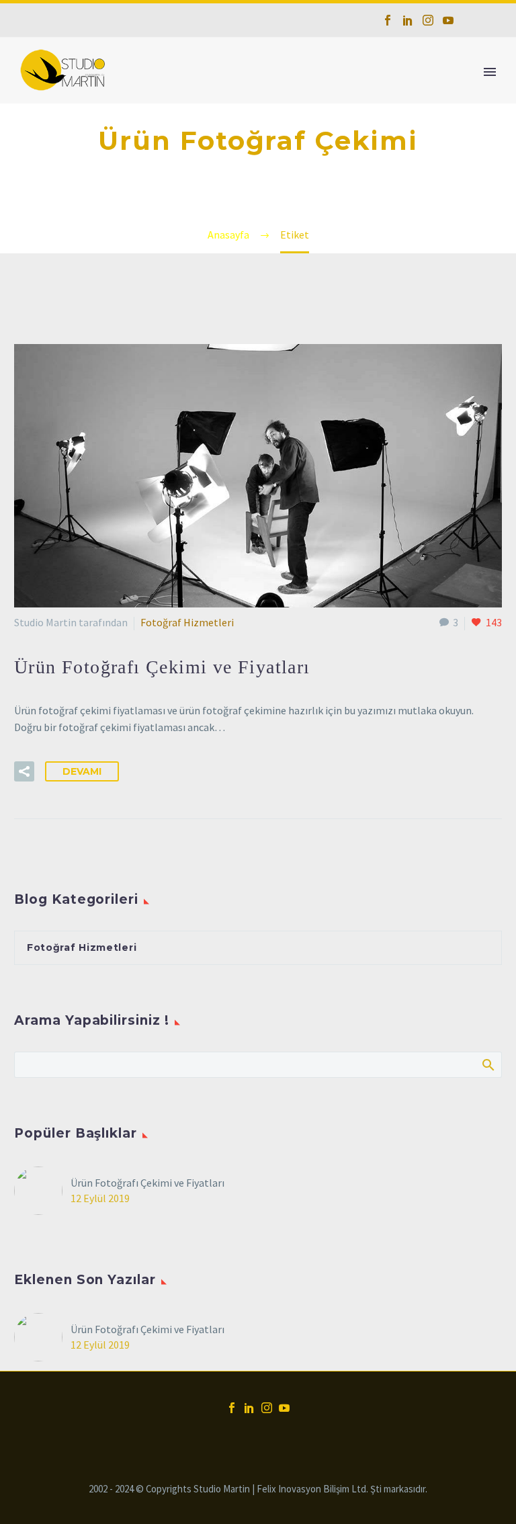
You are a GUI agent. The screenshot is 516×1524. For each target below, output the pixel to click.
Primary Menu (490, 72)
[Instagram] (428, 20)
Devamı (81, 771)
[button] (24, 771)
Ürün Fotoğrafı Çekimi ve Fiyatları (147, 1182)
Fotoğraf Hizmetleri (187, 622)
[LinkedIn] (408, 20)
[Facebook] (388, 20)
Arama (487, 1064)
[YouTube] (448, 20)
